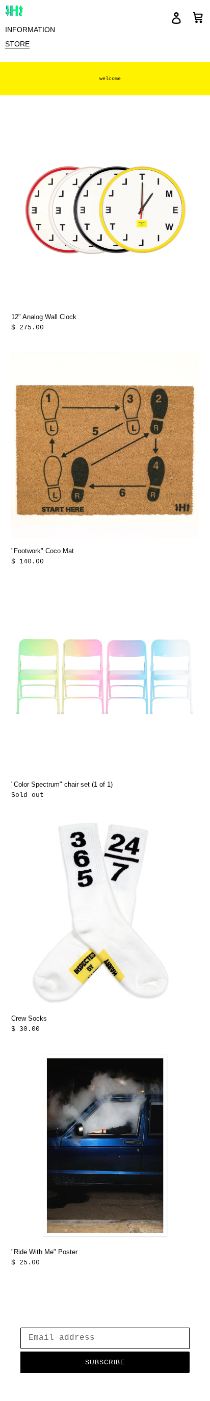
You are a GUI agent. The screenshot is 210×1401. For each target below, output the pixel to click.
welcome (110, 79)
